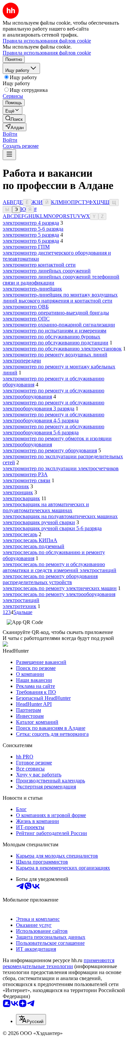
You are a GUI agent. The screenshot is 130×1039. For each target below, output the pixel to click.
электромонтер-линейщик (32, 289)
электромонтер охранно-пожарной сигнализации (59, 324)
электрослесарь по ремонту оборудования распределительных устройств (50, 579)
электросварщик (21, 498)
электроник (16, 486)
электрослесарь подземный (33, 546)
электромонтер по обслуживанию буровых (51, 336)
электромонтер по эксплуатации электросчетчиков (61, 468)
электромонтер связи (26, 480)
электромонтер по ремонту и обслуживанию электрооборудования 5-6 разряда (53, 429)
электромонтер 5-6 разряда (33, 229)
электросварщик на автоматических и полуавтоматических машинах (46, 507)
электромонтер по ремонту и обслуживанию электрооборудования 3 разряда (53, 405)
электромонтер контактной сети (39, 265)
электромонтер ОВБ (26, 307)
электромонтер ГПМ (26, 247)
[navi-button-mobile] (9, 154)
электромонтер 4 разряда (31, 223)
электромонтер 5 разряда (31, 235)
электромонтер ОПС (26, 318)
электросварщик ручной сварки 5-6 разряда (52, 528)
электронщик (18, 492)
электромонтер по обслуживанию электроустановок (62, 348)
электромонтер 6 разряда (31, 241)
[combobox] (31, 1019)
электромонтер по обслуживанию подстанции (55, 342)
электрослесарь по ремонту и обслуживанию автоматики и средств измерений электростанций (59, 567)
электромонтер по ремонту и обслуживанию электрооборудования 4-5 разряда (53, 417)
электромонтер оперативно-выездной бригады (56, 312)
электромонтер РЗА (25, 474)
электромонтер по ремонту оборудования (50, 450)
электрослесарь (20, 534)
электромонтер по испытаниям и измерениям (54, 330)
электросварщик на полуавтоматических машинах (60, 516)
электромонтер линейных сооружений (47, 271)
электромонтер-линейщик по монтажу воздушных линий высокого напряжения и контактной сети (60, 298)
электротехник (19, 606)
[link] (14, 118)
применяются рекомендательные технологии (58, 963)
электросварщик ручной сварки (39, 522)
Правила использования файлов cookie (47, 53)
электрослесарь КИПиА (30, 540)
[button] (10, 134)
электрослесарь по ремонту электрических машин (60, 588)
